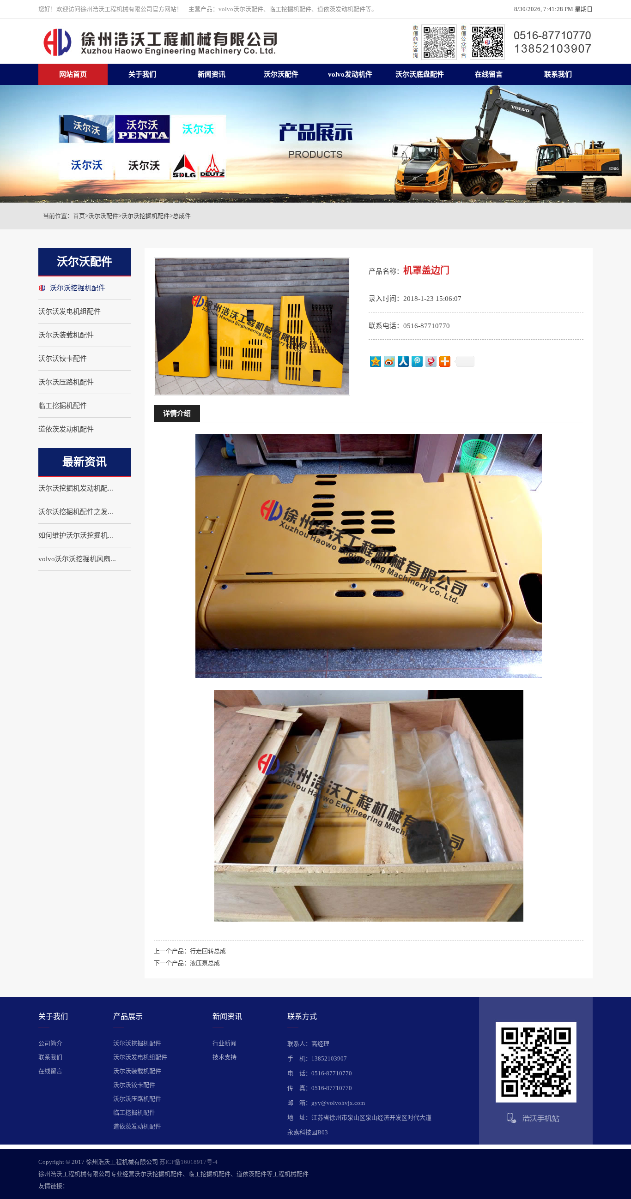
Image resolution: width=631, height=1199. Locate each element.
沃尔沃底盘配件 (419, 74)
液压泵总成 (205, 962)
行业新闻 (224, 1043)
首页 (79, 215)
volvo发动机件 (350, 74)
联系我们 (558, 74)
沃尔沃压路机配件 (66, 382)
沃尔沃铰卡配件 (62, 358)
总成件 (182, 215)
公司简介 (50, 1043)
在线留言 (489, 74)
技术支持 (224, 1057)
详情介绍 (177, 413)
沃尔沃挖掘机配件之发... (75, 512)
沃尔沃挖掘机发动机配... (75, 488)
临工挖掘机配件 (62, 405)
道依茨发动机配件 (66, 429)
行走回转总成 (208, 950)
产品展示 (128, 1016)
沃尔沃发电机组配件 (69, 311)
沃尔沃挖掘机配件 (145, 215)
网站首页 (73, 74)
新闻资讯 (211, 74)
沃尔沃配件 (281, 74)
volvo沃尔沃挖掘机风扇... (77, 559)
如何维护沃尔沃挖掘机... (75, 535)
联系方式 (302, 1016)
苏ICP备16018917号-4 (188, 1161)
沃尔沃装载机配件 (66, 335)
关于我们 (142, 74)
